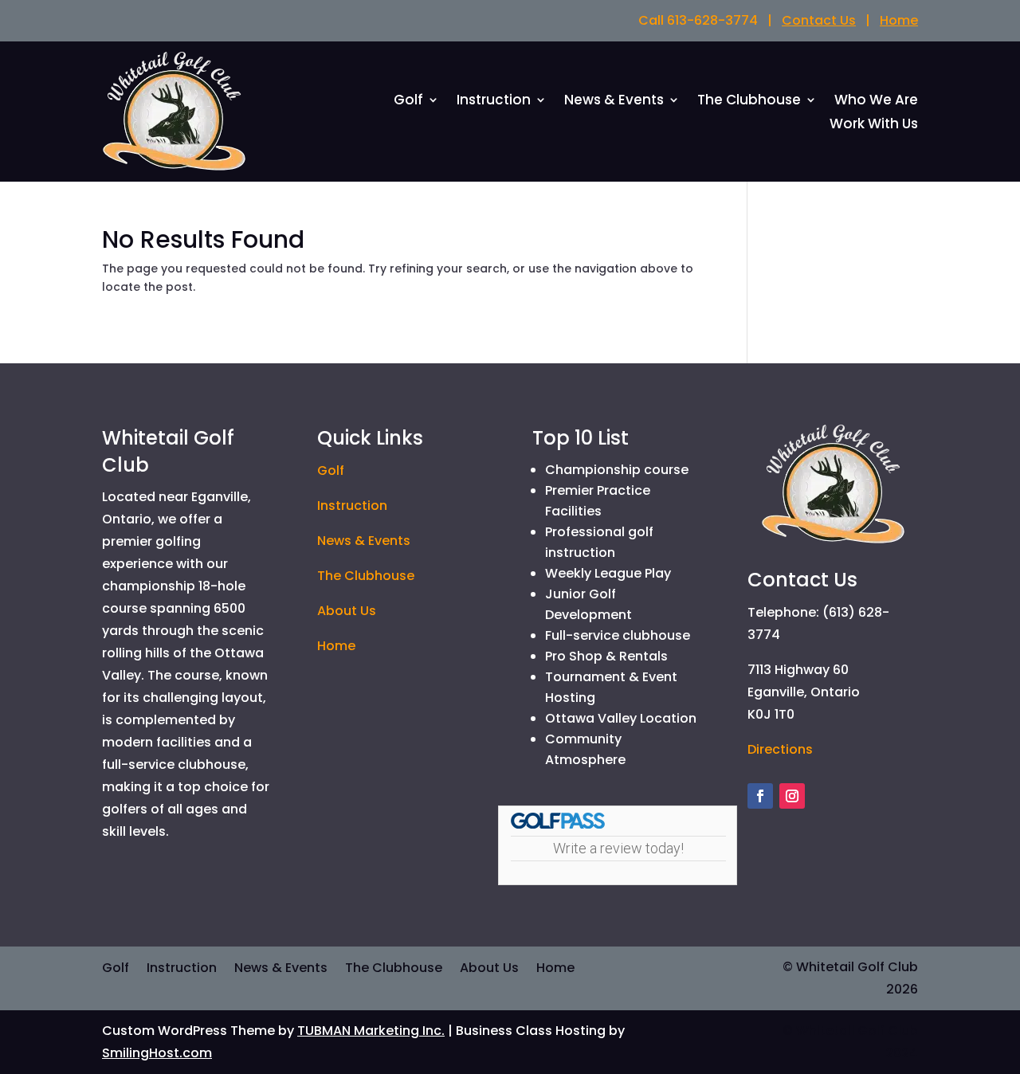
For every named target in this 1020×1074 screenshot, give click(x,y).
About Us (346, 611)
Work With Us (874, 125)
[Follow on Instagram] (792, 796)
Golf (408, 101)
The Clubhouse (749, 101)
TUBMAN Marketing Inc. (371, 1030)
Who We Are (876, 101)
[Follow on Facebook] (760, 796)
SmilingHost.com (157, 1053)
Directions (780, 749)
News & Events (614, 101)
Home (899, 20)
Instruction (494, 101)
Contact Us (819, 20)
